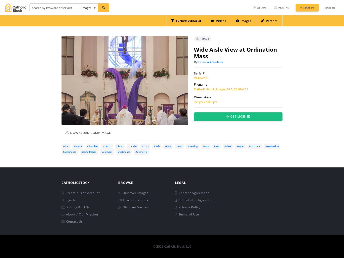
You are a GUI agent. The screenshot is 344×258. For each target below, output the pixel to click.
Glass (168, 146)
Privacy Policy (189, 207)
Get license (240, 116)
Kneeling (193, 146)
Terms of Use (189, 214)
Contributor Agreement (197, 200)
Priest (227, 146)
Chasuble (92, 146)
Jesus (179, 146)
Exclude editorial (188, 21)
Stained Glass (88, 151)
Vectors (272, 21)
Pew (216, 146)
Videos (221, 21)
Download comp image (90, 132)
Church (107, 146)
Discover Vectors (136, 207)
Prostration (272, 146)
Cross (145, 146)
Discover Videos (135, 200)
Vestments (124, 151)
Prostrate (254, 146)
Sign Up (309, 7)
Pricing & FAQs (78, 207)
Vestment (107, 151)
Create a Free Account (83, 193)
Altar (66, 146)
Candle (133, 146)
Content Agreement (194, 193)
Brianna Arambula (210, 62)
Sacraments (69, 151)
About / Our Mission (82, 214)
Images (246, 21)
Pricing (284, 7)
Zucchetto (141, 151)
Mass (206, 146)
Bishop (78, 146)
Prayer (240, 146)
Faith (157, 146)
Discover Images (135, 193)
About (262, 7)
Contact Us (74, 221)
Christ (119, 146)
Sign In (329, 7)
